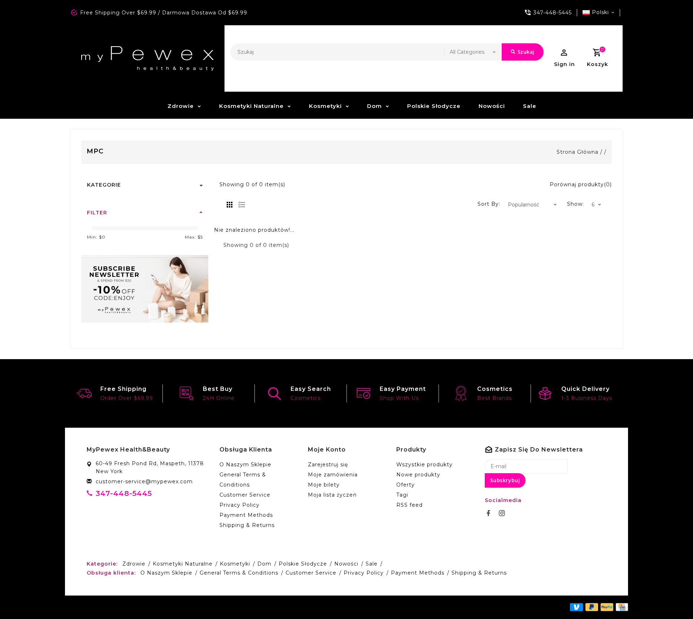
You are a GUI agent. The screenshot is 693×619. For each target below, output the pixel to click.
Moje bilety (324, 484)
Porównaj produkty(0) (581, 184)
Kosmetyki (325, 106)
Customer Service (244, 495)
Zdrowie (180, 106)
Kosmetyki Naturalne (251, 106)
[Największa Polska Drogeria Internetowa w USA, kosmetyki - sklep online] (147, 58)
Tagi (402, 495)
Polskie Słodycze (434, 106)
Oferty (405, 484)
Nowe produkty (418, 474)
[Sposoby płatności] (620, 607)
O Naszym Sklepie (245, 464)
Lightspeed (232, 607)
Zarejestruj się (328, 464)
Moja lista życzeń (332, 495)
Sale (529, 106)
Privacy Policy (239, 505)
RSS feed (409, 505)
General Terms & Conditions (242, 479)
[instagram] (504, 513)
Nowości (492, 106)
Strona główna (577, 152)
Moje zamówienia (333, 474)
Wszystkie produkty (424, 464)
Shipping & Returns (247, 525)
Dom (374, 106)
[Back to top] (671, 597)
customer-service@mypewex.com (144, 481)
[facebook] (490, 513)
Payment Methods (246, 515)
